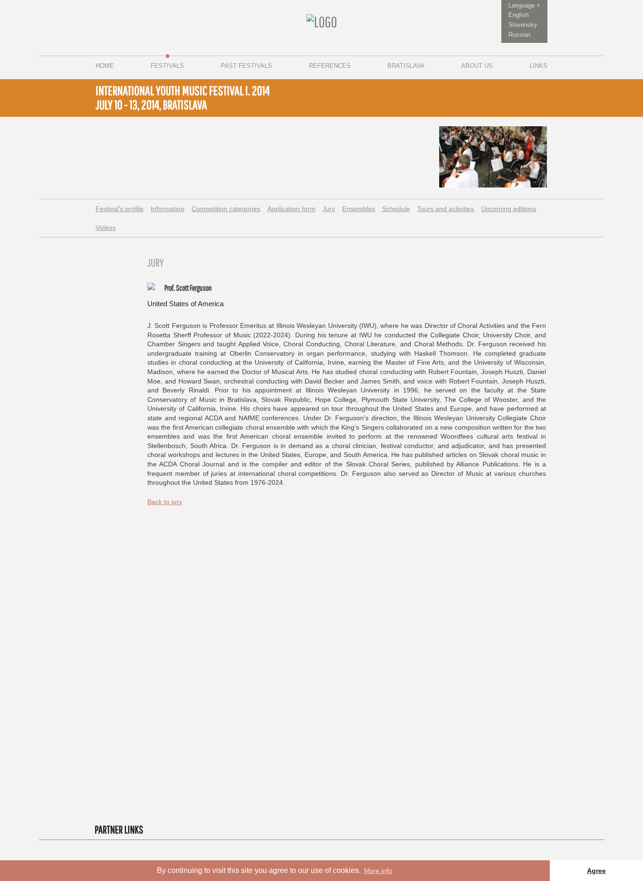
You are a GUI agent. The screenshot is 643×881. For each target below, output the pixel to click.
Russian (519, 34)
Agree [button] (596, 870)
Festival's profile (120, 208)
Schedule (396, 208)
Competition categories (226, 208)
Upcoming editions (508, 208)
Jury (328, 208)
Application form (291, 208)
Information (168, 208)
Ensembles (358, 208)
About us (477, 65)
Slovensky (522, 24)
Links (538, 65)
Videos (106, 227)
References (330, 65)
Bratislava (406, 65)
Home (105, 65)
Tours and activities (445, 208)
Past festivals (246, 65)
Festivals (167, 65)
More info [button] (378, 870)
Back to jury (164, 502)
